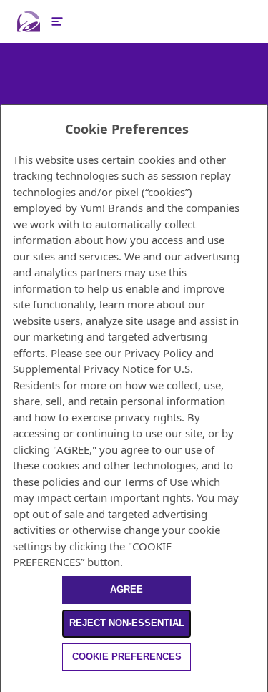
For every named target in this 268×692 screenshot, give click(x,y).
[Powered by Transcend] (7, 684)
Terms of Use (156, 481)
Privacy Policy (158, 353)
